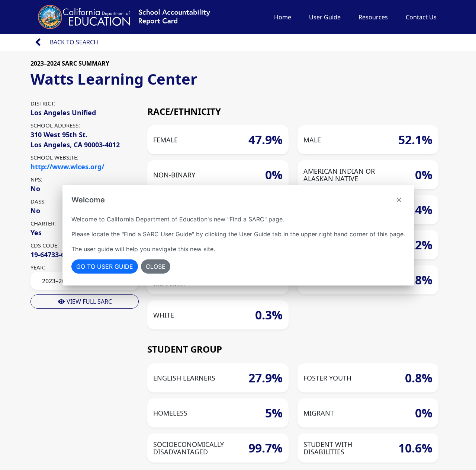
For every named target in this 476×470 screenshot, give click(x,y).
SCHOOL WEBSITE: (54, 157)
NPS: (36, 179)
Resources (373, 17)
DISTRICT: (42, 103)
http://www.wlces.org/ (67, 166)
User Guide (325, 17)
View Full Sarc (88, 301)
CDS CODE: (44, 245)
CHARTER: (43, 223)
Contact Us (421, 17)
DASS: (38, 201)
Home (282, 17)
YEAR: (37, 267)
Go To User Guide (104, 266)
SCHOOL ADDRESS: (55, 125)
